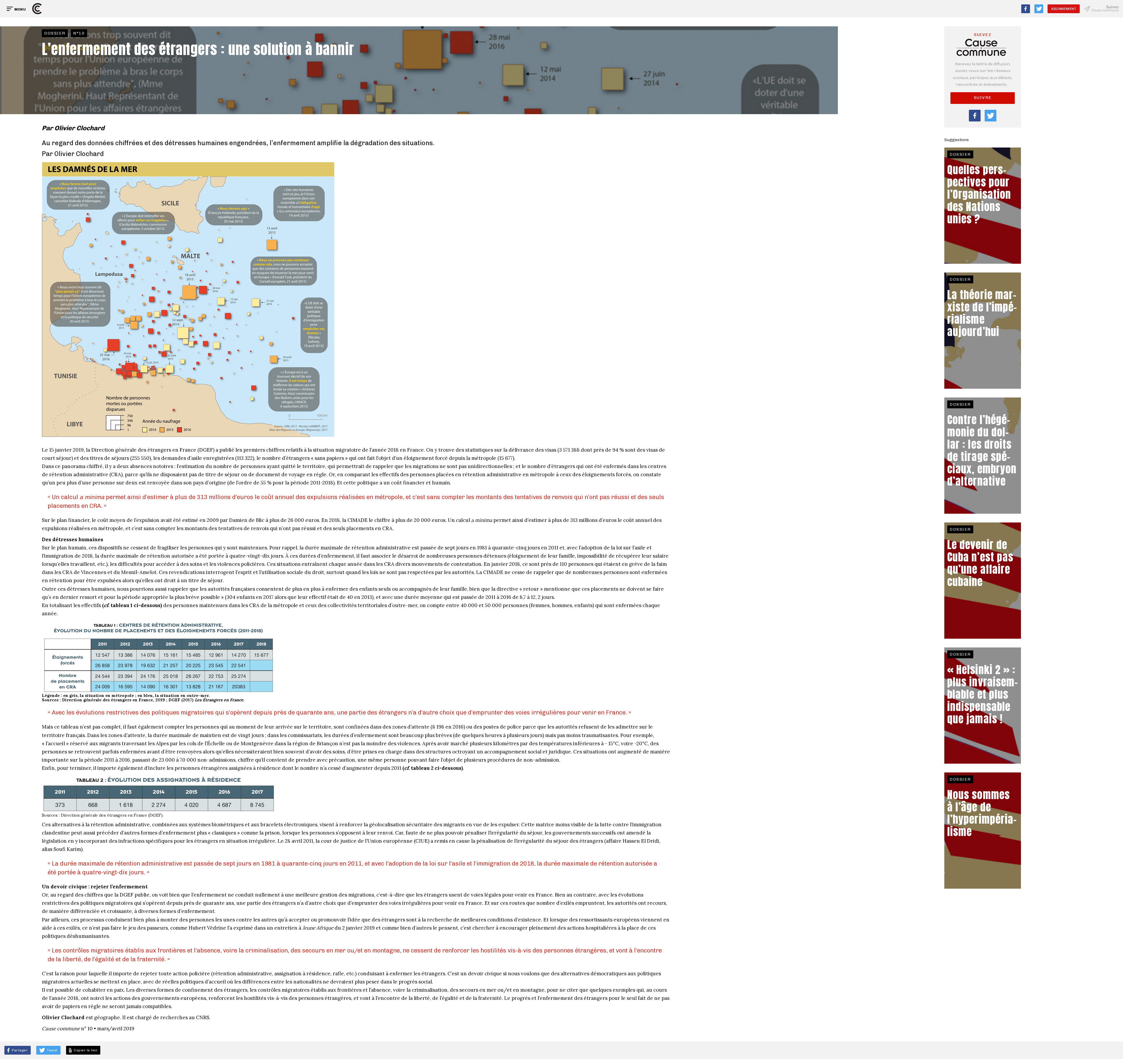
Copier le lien (85, 1050)
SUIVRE (983, 97)
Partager (19, 1050)
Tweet (52, 1050)
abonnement (1063, 9)
